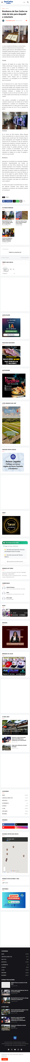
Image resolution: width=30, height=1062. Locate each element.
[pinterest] (21, 1049)
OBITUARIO (15, 811)
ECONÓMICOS (15, 803)
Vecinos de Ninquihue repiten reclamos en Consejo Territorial (7, 240)
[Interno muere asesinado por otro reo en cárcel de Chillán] (5, 992)
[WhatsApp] (17, 201)
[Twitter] (14, 201)
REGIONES (15, 813)
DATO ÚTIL (15, 959)
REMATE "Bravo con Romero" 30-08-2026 (19, 983)
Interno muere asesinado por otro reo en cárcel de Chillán (19, 991)
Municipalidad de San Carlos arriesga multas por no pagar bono (7, 222)
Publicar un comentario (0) (15, 252)
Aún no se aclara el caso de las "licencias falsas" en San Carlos (21, 222)
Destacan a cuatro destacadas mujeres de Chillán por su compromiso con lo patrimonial (19, 739)
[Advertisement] (15, 294)
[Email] (20, 201)
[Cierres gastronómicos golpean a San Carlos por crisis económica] (5, 1012)
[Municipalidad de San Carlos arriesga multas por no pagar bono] (5, 1000)
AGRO (15, 795)
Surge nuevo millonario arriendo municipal (19, 746)
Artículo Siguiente (24, 257)
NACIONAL (15, 972)
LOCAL (7, 8)
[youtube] (8, 827)
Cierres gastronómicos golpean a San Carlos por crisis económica (19, 1010)
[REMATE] (5, 985)
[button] (2, 2)
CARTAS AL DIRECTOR (15, 798)
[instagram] (21, 827)
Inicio (3, 8)
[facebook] (8, 824)
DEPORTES (15, 800)
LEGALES (15, 805)
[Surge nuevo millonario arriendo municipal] (6, 747)
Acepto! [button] (4, 1059)
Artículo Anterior (5, 257)
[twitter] (21, 824)
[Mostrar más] (24, 201)
